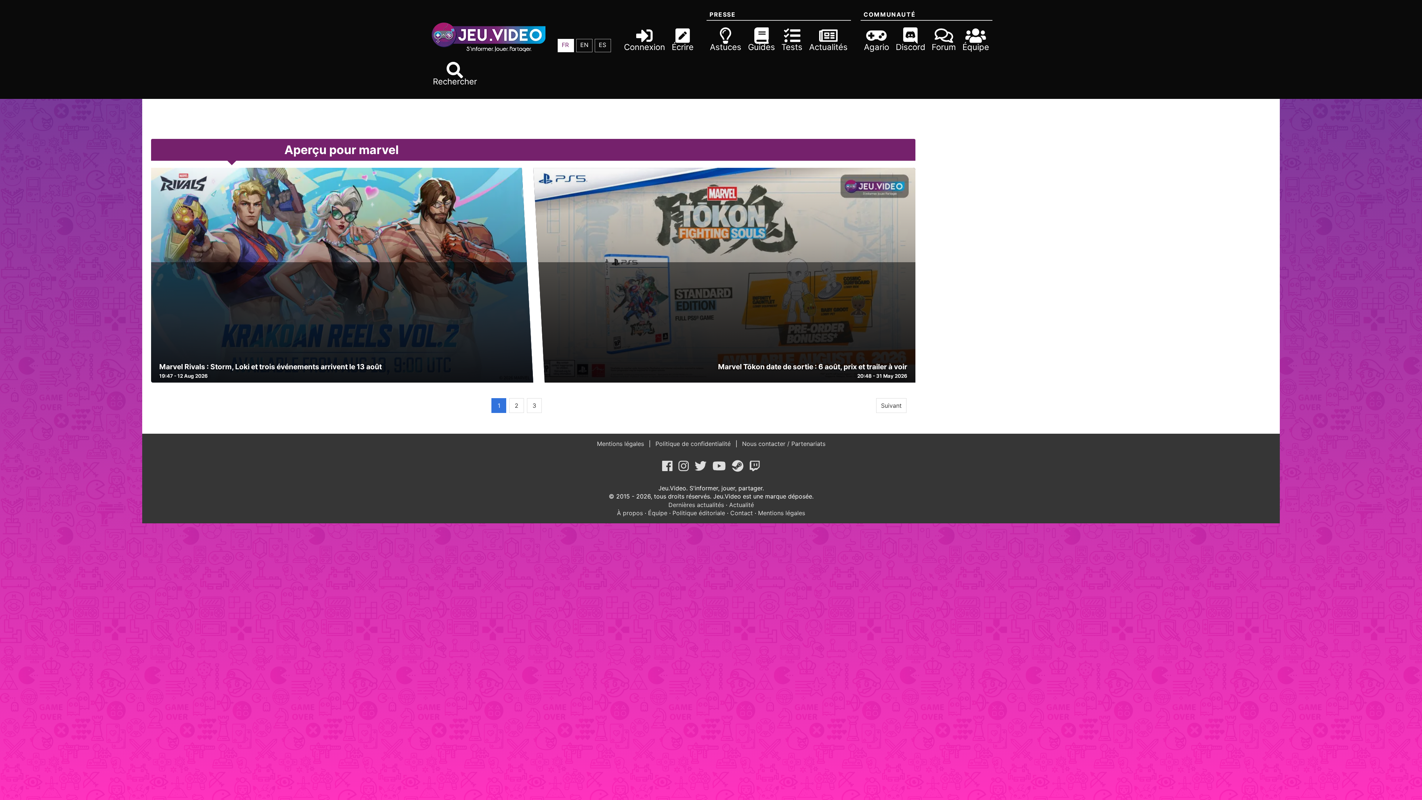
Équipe (657, 513)
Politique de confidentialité (693, 443)
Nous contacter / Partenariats (782, 443)
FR (565, 45)
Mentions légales (621, 443)
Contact (741, 513)
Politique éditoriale (698, 513)
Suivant (891, 405)
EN (584, 45)
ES (602, 45)
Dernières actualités (696, 505)
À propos (630, 513)
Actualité (741, 505)
